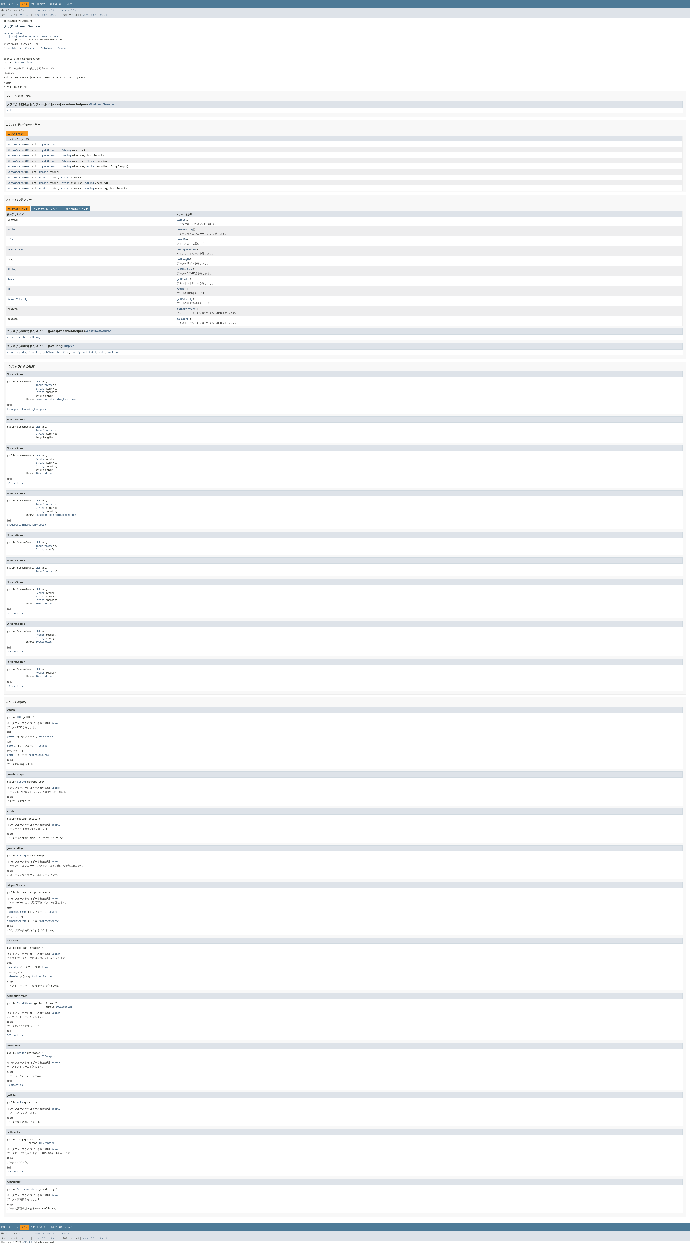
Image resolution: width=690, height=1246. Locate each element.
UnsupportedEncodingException (56, 399)
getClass (48, 352)
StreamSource (16, 144)
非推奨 (53, 4)
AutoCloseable (28, 48)
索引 (61, 4)
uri (9, 110)
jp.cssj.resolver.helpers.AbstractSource (33, 36)
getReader (183, 279)
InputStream (47, 144)
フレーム (35, 10)
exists (181, 219)
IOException (44, 473)
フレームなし (48, 10)
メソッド (54, 15)
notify (76, 352)
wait (102, 352)
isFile (21, 337)
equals (21, 352)
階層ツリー (42, 4)
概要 (3, 4)
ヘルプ (68, 4)
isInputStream (186, 309)
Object (69, 346)
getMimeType (185, 269)
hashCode (63, 352)
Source (62, 48)
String (66, 150)
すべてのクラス (69, 10)
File (10, 239)
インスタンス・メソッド (47, 208)
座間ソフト (27, 1242)
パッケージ (13, 4)
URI (28, 144)
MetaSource (48, 48)
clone (10, 352)
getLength (183, 259)
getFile (182, 239)
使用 (33, 4)
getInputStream (187, 249)
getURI (181, 289)
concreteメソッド (76, 208)
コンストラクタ (40, 15)
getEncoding (185, 229)
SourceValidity (18, 299)
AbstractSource (25, 62)
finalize (34, 352)
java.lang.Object (14, 33)
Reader (43, 172)
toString (34, 337)
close (10, 337)
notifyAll (89, 352)
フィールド (25, 15)
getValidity (185, 299)
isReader (182, 318)
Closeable (10, 48)
